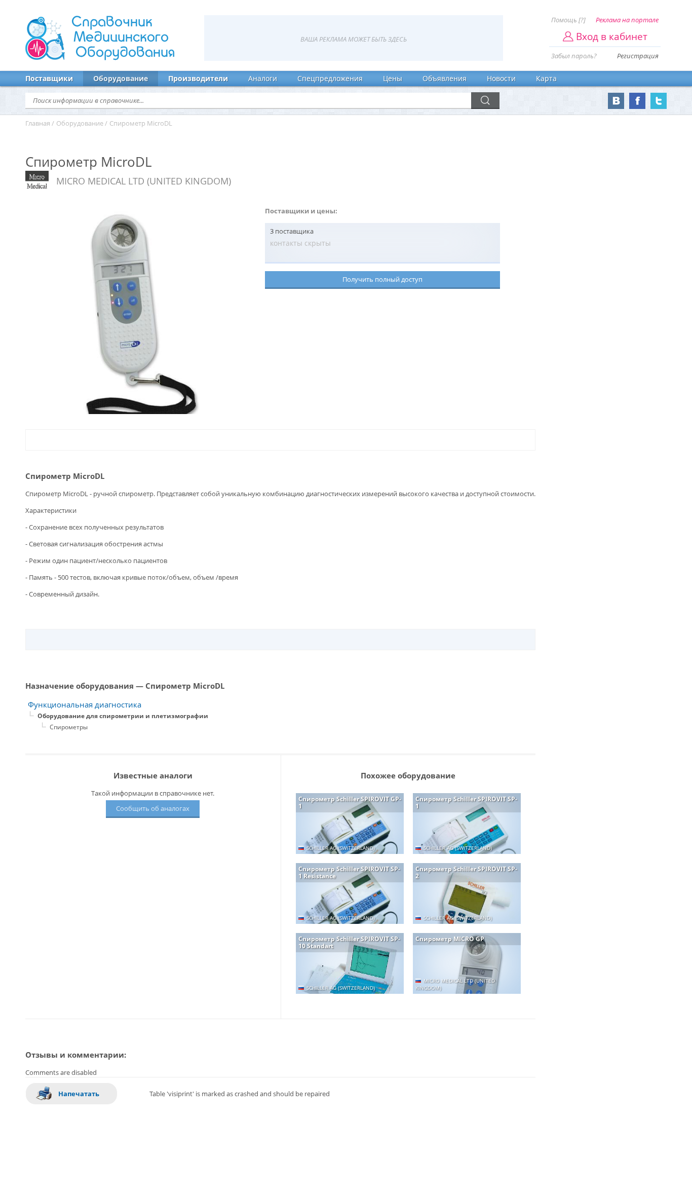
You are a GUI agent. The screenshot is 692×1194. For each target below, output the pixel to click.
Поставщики (49, 78)
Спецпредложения (330, 78)
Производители (198, 78)
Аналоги (262, 78)
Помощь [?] (568, 19)
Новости (501, 78)
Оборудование (120, 78)
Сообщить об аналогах (152, 808)
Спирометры (69, 727)
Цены (392, 78)
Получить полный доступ (382, 279)
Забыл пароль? (574, 55)
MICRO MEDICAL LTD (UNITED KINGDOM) (143, 181)
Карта (546, 78)
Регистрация (638, 55)
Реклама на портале (627, 19)
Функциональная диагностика (84, 704)
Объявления (444, 78)
